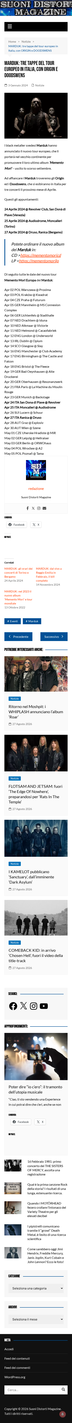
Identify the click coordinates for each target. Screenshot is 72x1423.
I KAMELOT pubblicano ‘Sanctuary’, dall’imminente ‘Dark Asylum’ (31, 876)
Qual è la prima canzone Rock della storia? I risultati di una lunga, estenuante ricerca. (47, 1188)
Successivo (51, 636)
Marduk (33, 621)
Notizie (39, 85)
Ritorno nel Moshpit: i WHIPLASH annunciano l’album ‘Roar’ (36, 711)
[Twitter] (33, 508)
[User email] (44, 508)
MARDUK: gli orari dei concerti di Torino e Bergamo (18, 572)
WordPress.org (14, 1377)
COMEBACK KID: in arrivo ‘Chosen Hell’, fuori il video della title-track (36, 955)
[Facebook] (27, 508)
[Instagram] (39, 508)
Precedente (20, 636)
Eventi (14, 621)
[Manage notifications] (62, 1414)
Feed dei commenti (17, 1367)
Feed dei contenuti (17, 1358)
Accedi (9, 1349)
